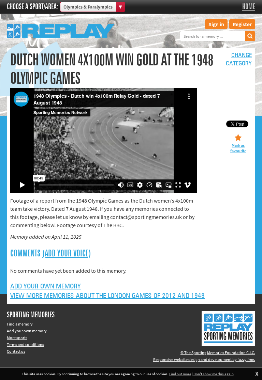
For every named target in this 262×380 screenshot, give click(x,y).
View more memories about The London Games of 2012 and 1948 (107, 295)
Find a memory (20, 324)
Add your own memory (45, 286)
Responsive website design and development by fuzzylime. (204, 359)
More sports (17, 337)
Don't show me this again (213, 373)
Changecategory (239, 59)
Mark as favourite (238, 148)
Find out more (180, 373)
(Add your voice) (66, 253)
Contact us (16, 351)
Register (242, 24)
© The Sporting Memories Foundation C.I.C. (217, 352)
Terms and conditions (25, 344)
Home (248, 7)
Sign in (216, 24)
